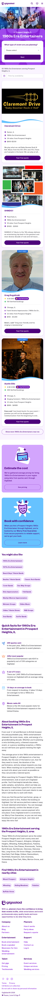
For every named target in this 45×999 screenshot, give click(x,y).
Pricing (5, 966)
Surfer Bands (21, 616)
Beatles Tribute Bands (11, 579)
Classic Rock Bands (32, 579)
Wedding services (31, 969)
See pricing (22, 487)
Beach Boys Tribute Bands (13, 573)
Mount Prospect (9, 879)
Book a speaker (8, 945)
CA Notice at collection (11, 986)
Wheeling (6, 885)
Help (26, 942)
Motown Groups (9, 604)
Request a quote (31, 932)
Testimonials (7, 969)
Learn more (22, 543)
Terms (4, 983)
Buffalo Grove (8, 891)
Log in (26, 948)
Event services (30, 963)
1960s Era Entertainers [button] (22, 36)
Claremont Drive (12, 126)
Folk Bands (27, 592)
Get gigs (5, 963)
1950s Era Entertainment (12, 561)
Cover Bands (8, 586)
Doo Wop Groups (23, 586)
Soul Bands (7, 616)
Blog (4, 929)
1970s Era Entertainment (12, 567)
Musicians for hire (9, 948)
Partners (5, 932)
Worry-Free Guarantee (27, 531)
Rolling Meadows (21, 885)
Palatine (35, 885)
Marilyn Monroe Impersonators (15, 598)
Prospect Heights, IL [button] (24, 32)
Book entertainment (10, 942)
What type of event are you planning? (21, 45)
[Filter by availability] (25, 76)
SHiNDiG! (8, 210)
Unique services (31, 966)
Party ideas (29, 929)
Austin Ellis (9, 384)
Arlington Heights (27, 879)
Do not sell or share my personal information (19, 988)
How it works (29, 926)
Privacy (12, 983)
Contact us (29, 945)
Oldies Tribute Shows (11, 610)
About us (6, 926)
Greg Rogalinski (12, 295)
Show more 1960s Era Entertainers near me (22, 432)
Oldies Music (25, 604)
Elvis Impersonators (10, 592)
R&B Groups (28, 610)
